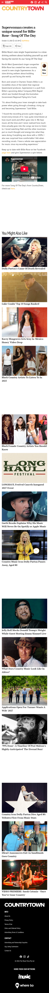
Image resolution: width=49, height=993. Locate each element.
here (13, 188)
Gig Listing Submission (11, 946)
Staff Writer (25, 41)
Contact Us (8, 950)
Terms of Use (8, 924)
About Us (7, 916)
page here (6, 152)
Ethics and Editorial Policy (12, 928)
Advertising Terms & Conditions (14, 932)
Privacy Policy (9, 920)
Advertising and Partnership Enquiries (16, 942)
